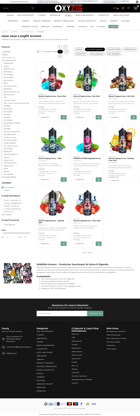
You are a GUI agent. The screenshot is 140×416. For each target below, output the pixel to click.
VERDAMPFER (12, 21)
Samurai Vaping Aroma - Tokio (49, 158)
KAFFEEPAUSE (9, 63)
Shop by (74, 408)
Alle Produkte (111, 349)
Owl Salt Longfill (9, 100)
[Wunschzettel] (128, 8)
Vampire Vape (8, 160)
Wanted (6, 171)
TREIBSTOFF (8, 152)
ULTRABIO (7, 129)
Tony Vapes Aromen (11, 146)
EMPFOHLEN (45, 27)
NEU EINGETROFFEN (9, 177)
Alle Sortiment (9, 187)
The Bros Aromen (10, 137)
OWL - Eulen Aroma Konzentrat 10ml (16, 103)
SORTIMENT (70, 27)
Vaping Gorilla (8, 166)
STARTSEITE (82, 27)
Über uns (75, 366)
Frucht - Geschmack (12, 200)
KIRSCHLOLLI (8, 72)
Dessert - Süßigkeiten (13, 203)
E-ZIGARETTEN (103, 15)
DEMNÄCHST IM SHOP (30, 27)
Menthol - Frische (11, 206)
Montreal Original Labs (11, 92)
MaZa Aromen (8, 80)
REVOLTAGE (8, 109)
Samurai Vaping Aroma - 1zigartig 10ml (51, 222)
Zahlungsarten (77, 341)
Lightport (82, 408)
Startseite (10, 15)
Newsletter (76, 372)
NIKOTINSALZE (55, 15)
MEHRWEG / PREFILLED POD (64, 21)
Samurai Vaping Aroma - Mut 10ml (121, 96)
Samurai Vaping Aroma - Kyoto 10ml (52, 96)
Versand (74, 345)
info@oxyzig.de (11, 353)
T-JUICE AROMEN (10, 143)
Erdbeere (8, 212)
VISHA (6, 169)
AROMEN (68, 15)
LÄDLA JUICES (8, 78)
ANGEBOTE (114, 21)
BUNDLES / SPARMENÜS (42, 21)
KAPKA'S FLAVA (9, 69)
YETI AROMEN (9, 174)
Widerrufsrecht (77, 355)
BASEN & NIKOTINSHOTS (85, 15)
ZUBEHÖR (25, 21)
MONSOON (7, 89)
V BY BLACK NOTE (10, 163)
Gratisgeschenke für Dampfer (82, 380)
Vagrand (6, 157)
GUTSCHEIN (125, 21)
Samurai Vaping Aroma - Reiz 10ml (86, 96)
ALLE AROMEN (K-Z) (27, 32)
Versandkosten (53, 109)
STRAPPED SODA (10, 135)
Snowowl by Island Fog (12, 132)
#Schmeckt (7, 115)
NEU (92, 27)
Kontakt (74, 362)
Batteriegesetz (77, 352)
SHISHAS (103, 21)
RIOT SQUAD (8, 112)
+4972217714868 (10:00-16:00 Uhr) (18, 347)
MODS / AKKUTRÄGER (121, 15)
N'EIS (5, 97)
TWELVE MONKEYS (10, 154)
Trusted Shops (53, 414)
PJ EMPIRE (7, 106)
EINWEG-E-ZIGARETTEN (87, 21)
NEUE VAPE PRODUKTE (25, 15)
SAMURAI (40, 32)
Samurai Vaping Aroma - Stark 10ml (86, 221)
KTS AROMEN (8, 75)
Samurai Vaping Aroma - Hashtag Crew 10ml (121, 159)
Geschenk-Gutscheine (79, 376)
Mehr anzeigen (7, 215)
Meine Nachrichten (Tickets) (116, 338)
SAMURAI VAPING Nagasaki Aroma (87, 158)
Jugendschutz (76, 348)
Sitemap (74, 369)
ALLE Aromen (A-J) (8, 58)
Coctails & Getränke (12, 209)
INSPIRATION (57, 27)
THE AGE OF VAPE (10, 140)
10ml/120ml (9, 224)
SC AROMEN (8, 120)
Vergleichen (45, 117)
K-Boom (6, 66)
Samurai (7, 190)
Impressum (75, 334)
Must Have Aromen (10, 86)
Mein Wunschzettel (113, 342)
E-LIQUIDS (41, 15)
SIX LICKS (7, 126)
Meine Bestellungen (114, 335)
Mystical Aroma (9, 95)
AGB (73, 338)
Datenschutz (76, 359)
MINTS (6, 83)
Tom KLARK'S (8, 149)
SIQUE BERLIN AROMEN (12, 123)
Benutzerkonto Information (116, 331)
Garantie (75, 383)
